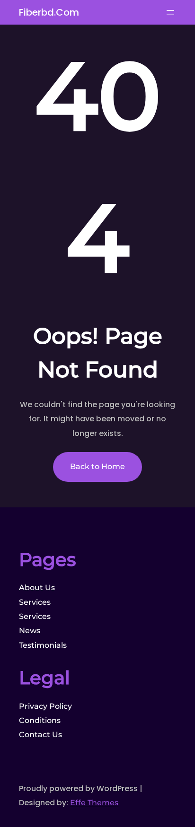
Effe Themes (94, 802)
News (29, 630)
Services (35, 602)
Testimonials (43, 645)
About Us (37, 587)
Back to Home (97, 466)
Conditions (40, 720)
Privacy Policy (45, 706)
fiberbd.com (49, 12)
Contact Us (40, 734)
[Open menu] (170, 12)
